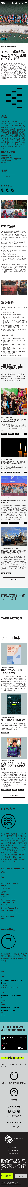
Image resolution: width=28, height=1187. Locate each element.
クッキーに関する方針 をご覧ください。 (11, 1184)
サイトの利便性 (12, 1148)
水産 (17, 433)
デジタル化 (21, 789)
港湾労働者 (10, 433)
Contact (14, 1093)
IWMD (3, 472)
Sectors (9, 46)
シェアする (6, 185)
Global (8, 573)
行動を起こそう (22, 3)
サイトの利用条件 (13, 1150)
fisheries (4, 523)
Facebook (14, 1106)
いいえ (21, 1176)
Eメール (8, 176)
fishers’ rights (14, 523)
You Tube (19, 1106)
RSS (19, 1111)
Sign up (14, 1076)
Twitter (9, 1106)
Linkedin (9, 1111)
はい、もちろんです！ (7, 1176)
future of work (6, 789)
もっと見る (14, 579)
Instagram (14, 1111)
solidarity (5, 732)
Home (3, 46)
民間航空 (4, 433)
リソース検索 (14, 795)
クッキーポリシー (13, 1153)
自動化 (14, 789)
